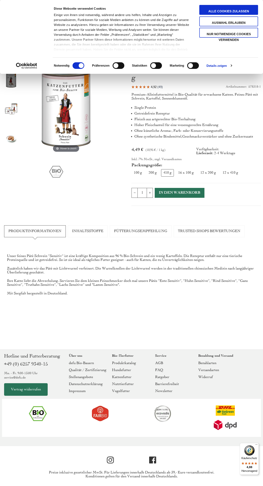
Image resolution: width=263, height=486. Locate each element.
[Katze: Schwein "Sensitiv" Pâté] (11, 138)
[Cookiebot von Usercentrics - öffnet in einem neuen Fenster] (27, 66)
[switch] (118, 66)
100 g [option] (138, 173)
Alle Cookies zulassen (228, 11)
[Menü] (256, 445)
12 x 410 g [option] (230, 173)
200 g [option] (153, 173)
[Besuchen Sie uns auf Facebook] (152, 460)
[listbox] (196, 174)
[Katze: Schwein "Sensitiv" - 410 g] (11, 80)
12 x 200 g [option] (208, 173)
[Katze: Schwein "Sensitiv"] (11, 109)
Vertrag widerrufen (26, 389)
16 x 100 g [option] (186, 173)
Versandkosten (171, 159)
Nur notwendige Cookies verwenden (229, 35)
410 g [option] (167, 173)
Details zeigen (216, 65)
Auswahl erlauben (229, 22)
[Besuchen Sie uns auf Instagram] (110, 460)
